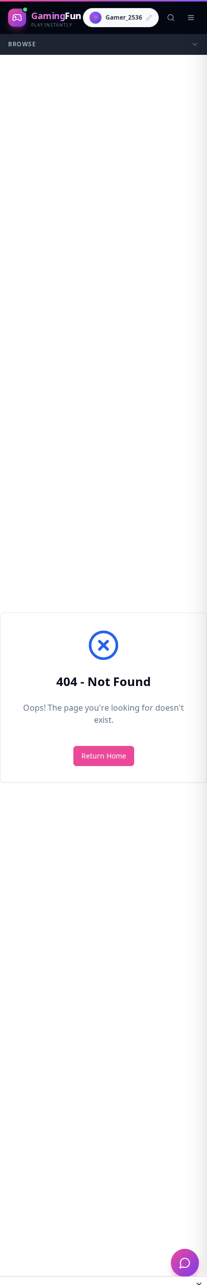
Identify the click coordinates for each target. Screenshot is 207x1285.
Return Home (103, 756)
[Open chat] (185, 1263)
